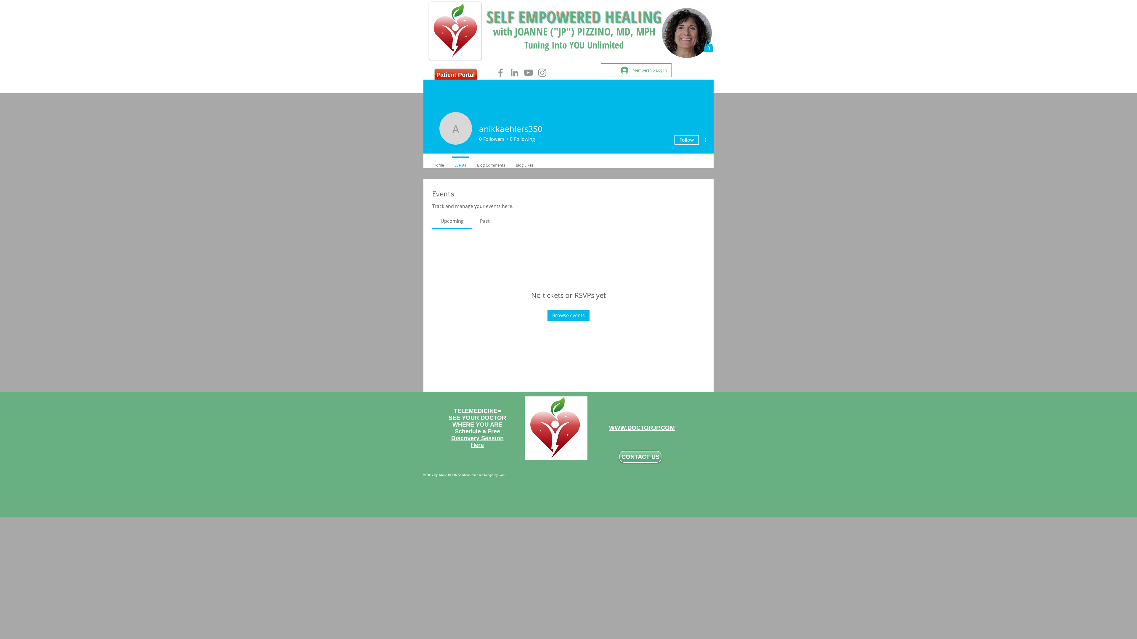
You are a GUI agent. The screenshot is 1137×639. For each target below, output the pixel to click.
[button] (709, 46)
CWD (502, 475)
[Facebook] (500, 72)
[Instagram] (542, 72)
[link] (452, 221)
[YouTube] (528, 72)
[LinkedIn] (514, 72)
